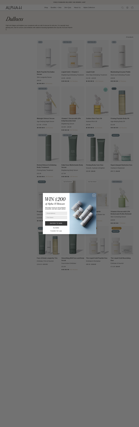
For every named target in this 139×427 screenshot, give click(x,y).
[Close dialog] (94, 195)
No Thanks (56, 227)
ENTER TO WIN (56, 223)
